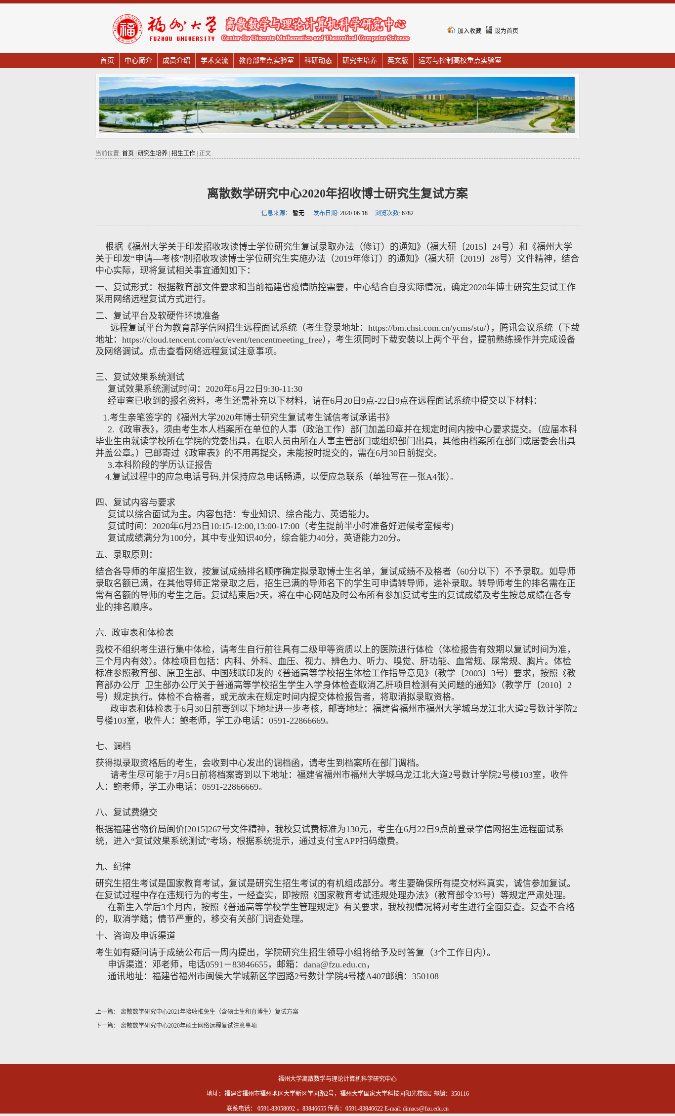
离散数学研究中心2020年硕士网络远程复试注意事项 (188, 1025)
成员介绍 (176, 60)
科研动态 (318, 60)
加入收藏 (469, 31)
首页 (107, 60)
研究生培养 (359, 60)
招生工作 (183, 153)
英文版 (397, 60)
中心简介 (138, 60)
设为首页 (506, 31)
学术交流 (214, 60)
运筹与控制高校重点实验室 (460, 60)
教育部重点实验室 (266, 60)
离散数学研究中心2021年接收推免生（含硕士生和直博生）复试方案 (208, 1011)
